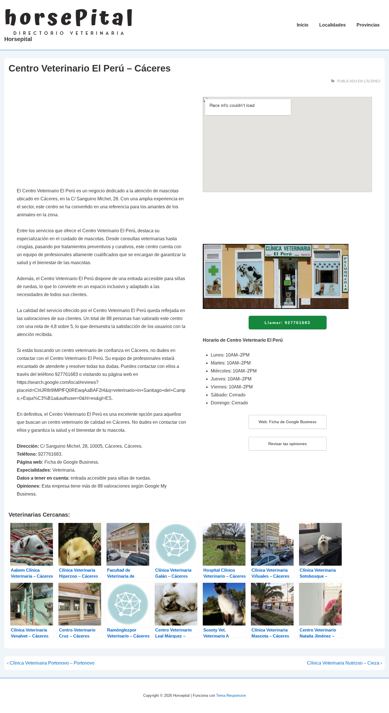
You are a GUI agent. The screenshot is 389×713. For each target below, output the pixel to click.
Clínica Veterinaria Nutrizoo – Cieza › (344, 663)
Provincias (368, 25)
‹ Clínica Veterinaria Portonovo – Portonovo (51, 663)
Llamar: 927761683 (287, 322)
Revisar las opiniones (287, 443)
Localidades (332, 25)
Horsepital (18, 39)
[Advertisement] (101, 139)
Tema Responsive (231, 695)
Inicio (302, 25)
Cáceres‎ (372, 81)
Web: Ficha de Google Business (287, 421)
